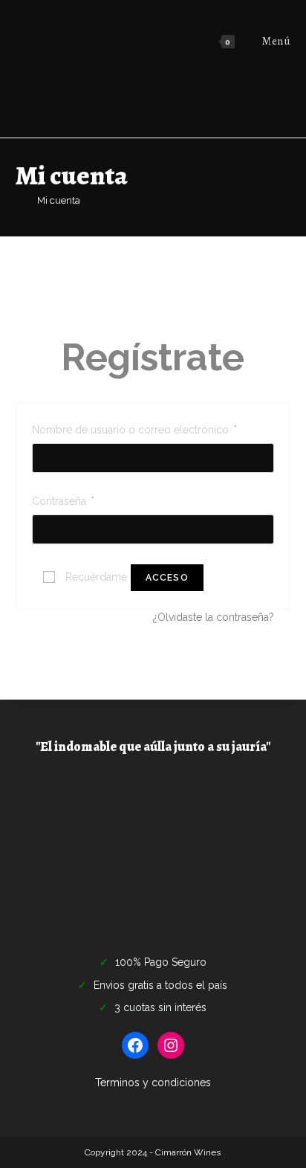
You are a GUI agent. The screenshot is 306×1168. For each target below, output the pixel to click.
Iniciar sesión (152, 292)
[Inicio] (19, 200)
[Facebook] (135, 1045)
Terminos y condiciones (153, 1082)
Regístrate (152, 357)
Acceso (167, 577)
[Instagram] (170, 1045)
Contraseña (63, 499)
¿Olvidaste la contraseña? (213, 617)
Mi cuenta (58, 200)
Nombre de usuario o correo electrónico (134, 428)
